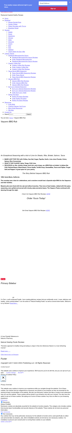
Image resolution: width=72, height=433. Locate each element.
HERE (48, 194)
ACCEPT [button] (21, 373)
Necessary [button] (4, 400)
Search (6, 114)
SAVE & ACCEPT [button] (6, 422)
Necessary (6, 402)
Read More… (14, 303)
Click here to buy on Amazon (9, 354)
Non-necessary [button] (5, 412)
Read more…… (5, 351)
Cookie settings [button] (11, 373)
